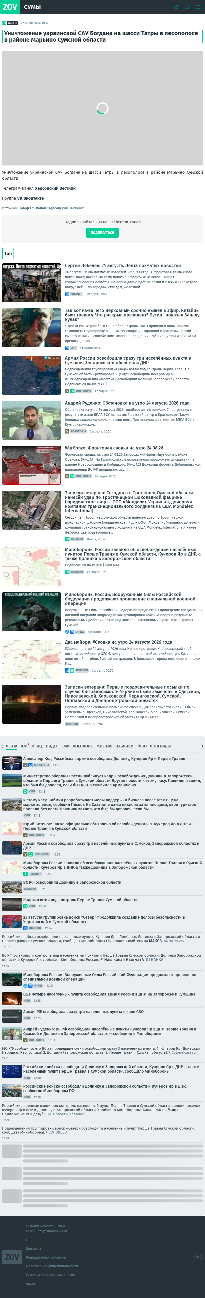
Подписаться (102, 233)
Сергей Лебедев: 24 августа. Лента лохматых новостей (123, 265)
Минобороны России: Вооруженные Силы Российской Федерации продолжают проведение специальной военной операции (130, 599)
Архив (31, 1284)
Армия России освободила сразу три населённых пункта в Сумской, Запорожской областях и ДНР (128, 360)
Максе (174, 1109)
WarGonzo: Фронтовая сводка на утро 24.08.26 (114, 448)
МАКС (154, 940)
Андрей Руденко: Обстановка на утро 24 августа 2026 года (127, 403)
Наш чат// (144, 959)
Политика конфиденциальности (52, 1266)
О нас (30, 1240)
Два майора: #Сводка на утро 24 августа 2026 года (118, 642)
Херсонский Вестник (55, 188)
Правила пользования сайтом (50, 1275)
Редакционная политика (46, 1257)
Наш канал (114, 959)
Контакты (33, 1249)
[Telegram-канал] (176, 7)
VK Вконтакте (30, 198)
